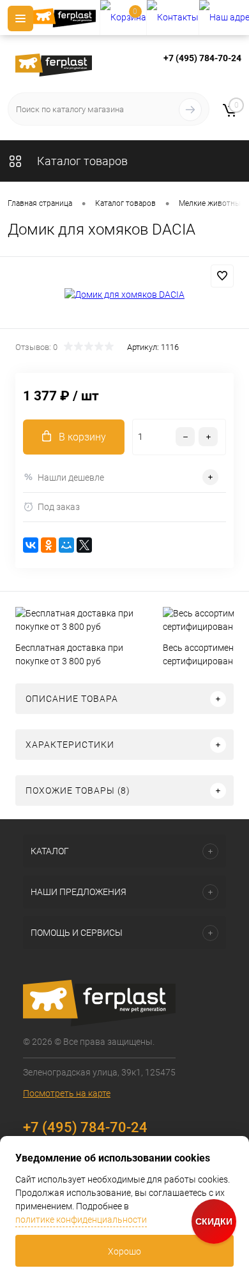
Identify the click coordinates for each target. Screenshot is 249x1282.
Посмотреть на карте (66, 1093)
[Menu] (20, 18)
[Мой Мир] (66, 545)
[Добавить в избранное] (222, 276)
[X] (84, 545)
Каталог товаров (81, 161)
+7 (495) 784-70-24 (202, 58)
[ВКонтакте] (30, 545)
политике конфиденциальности (81, 1219)
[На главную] (66, 17)
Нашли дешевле (71, 477)
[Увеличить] (124, 295)
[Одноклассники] (48, 545)
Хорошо (124, 1251)
